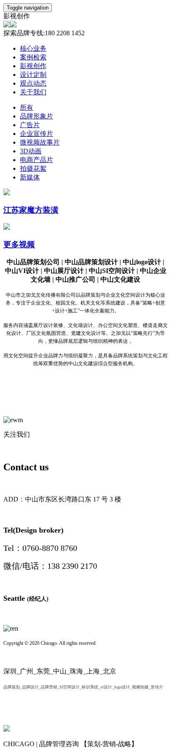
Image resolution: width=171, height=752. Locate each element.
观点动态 (33, 83)
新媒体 (30, 177)
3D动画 (31, 151)
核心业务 (33, 48)
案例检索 (33, 57)
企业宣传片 (36, 133)
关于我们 (33, 92)
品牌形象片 (36, 116)
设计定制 (33, 74)
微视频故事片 (40, 142)
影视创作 (33, 65)
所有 (26, 107)
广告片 (30, 124)
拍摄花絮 (33, 168)
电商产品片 (36, 159)
